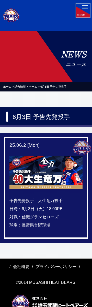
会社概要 (21, 266)
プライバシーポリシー (56, 266)
